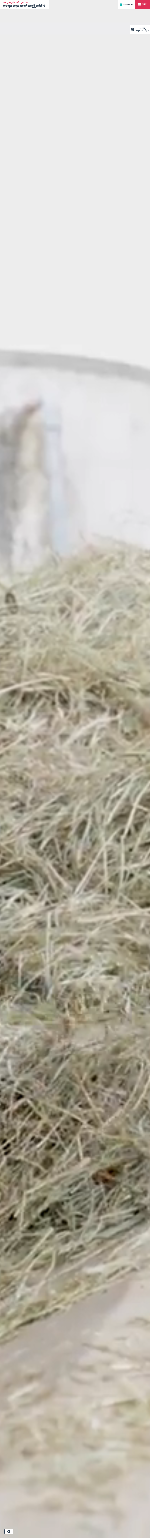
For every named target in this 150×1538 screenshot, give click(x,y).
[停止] (8, 1531)
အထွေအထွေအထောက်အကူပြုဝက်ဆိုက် (24, 4)
